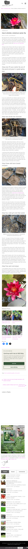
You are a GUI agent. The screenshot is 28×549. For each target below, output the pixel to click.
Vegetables (18, 475)
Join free (14, 363)
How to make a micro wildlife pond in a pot (6, 322)
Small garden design (10, 483)
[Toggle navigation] (25, 3)
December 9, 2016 (9, 499)
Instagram (3, 467)
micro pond (17, 373)
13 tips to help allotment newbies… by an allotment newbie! (15, 497)
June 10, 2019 (8, 492)
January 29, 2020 (9, 478)
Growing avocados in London (12, 477)
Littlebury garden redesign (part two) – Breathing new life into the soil (14, 385)
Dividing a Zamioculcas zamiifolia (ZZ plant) (16, 485)
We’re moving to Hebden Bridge (13, 522)
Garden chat (8, 480)
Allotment (8, 494)
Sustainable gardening (10, 507)
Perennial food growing (10, 475)
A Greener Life (13, 459)
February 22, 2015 (9, 486)
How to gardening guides (9, 373)
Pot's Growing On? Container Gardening (13, 482)
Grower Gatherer (22, 457)
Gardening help (5, 30)
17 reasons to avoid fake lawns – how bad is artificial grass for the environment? (16, 510)
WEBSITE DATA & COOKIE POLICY (14, 544)
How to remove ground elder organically (15, 516)
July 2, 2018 (8, 505)
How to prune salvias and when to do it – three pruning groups (17, 337)
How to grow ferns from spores (17, 322)
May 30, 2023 (8, 518)
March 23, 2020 (5, 35)
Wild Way (7, 457)
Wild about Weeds (4, 459)
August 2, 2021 (9, 536)
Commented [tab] (22, 471)
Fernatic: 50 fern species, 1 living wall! (14, 529)
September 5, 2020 (9, 512)
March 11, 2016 (8, 531)
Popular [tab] (5, 471)
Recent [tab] (13, 471)
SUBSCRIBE (20, 547)
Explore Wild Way (14, 367)
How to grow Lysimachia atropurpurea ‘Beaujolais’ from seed (6, 337)
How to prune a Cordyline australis (14, 490)
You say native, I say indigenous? (14, 535)
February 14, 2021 (9, 524)
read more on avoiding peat (18, 192)
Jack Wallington (12, 35)
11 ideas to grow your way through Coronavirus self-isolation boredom (13, 380)
